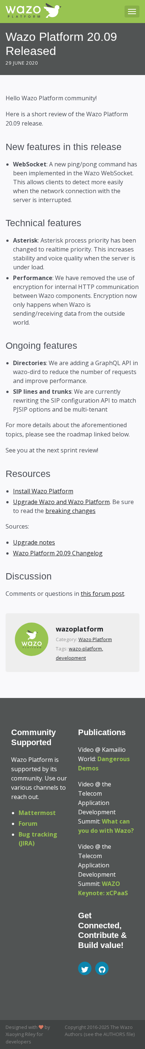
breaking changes (70, 511)
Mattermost (37, 813)
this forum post (102, 594)
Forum (28, 823)
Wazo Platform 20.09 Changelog (58, 553)
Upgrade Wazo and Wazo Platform (61, 502)
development (71, 658)
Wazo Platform (95, 639)
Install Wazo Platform (43, 491)
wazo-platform (85, 648)
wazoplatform (79, 628)
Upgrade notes (34, 542)
